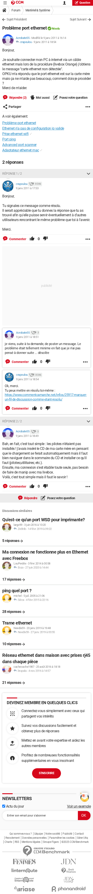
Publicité (67, 833)
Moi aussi (43, 97)
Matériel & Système (38, 10)
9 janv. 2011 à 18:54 (45, 42)
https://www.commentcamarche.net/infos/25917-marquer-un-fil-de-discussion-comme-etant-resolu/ (46, 397)
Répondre (30, 498)
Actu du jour (14, 806)
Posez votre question (73, 97)
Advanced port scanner (19, 145)
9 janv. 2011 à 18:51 (27, 337)
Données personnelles (34, 837)
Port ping (9, 139)
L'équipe (38, 833)
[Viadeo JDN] (68, 880)
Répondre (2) (18, 97)
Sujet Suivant (78, 19)
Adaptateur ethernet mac (20, 150)
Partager (15, 106)
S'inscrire (46, 773)
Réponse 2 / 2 (12, 421)
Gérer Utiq (82, 837)
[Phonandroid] (68, 889)
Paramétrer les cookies (61, 837)
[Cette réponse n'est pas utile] (45, 239)
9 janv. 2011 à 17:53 (27, 188)
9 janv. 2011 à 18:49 (27, 436)
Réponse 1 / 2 (12, 173)
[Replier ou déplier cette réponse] (88, 173)
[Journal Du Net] (68, 861)
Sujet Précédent (17, 19)
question (84, 2)
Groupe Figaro (51, 842)
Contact (79, 833)
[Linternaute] (24, 871)
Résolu (56, 28)
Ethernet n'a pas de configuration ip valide (33, 128)
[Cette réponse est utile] (32, 239)
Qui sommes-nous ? (20, 833)
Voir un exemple (79, 806)
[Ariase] (24, 888)
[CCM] (17, 3)
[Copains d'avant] (24, 880)
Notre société (52, 833)
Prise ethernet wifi (15, 134)
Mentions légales (31, 842)
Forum (16, 10)
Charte (8, 842)
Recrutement (12, 837)
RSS (17, 842)
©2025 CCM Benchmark (75, 842)
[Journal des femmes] (24, 861)
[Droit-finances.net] (68, 871)
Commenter (17, 239)
